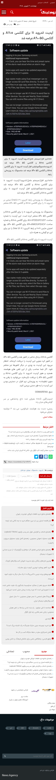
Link (49, 728)
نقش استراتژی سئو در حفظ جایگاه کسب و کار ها (33, 632)
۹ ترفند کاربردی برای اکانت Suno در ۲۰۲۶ (39, 439)
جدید (44, 652)
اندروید (41, 470)
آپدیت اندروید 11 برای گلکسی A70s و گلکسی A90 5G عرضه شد (28, 35)
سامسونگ (35, 470)
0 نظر (18, 24)
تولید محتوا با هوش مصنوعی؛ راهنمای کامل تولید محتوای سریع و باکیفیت (28, 670)
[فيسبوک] (41, 457)
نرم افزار (23, 470)
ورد (50, 733)
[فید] (2, 2)
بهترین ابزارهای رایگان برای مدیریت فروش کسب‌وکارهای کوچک (28, 560)
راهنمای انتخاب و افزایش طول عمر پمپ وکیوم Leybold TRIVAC (27, 531)
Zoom (35, 728)
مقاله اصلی (47, 417)
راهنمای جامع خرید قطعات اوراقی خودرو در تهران (33, 514)
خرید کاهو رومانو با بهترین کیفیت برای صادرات (34, 567)
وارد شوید (44, 500)
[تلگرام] (46, 457)
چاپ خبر (9, 24)
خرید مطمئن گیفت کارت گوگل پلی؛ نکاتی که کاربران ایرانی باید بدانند (29, 450)
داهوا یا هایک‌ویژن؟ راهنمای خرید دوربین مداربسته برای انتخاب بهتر (29, 435)
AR (22, 728)
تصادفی (10, 652)
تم (11, 728)
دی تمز (42, 770)
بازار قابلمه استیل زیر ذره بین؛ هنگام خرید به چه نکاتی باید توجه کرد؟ (29, 662)
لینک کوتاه (35, 462)
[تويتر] (36, 457)
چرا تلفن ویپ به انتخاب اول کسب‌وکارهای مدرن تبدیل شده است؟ (30, 432)
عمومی (52, 2)
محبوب (26, 652)
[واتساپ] (51, 457)
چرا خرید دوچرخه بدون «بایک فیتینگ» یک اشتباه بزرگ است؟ (28, 625)
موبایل (28, 470)
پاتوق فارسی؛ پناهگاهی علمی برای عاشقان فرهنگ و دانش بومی (28, 638)
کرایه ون (48, 618)
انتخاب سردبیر (43, 2)
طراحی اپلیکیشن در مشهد (19, 690)
